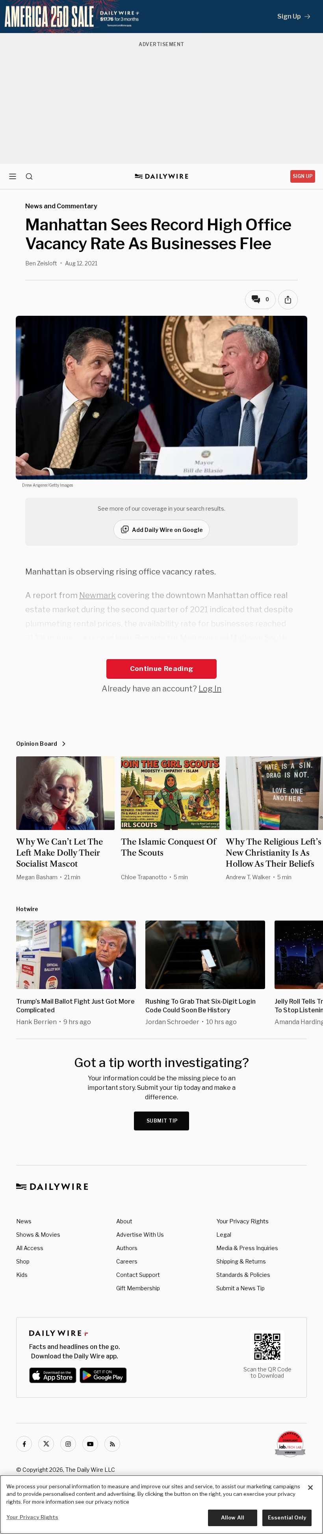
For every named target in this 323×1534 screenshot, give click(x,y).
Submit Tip (162, 1121)
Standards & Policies (243, 1274)
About (124, 1221)
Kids (22, 1274)
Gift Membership (138, 1288)
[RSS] (112, 1444)
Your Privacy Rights (242, 1221)
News (24, 1221)
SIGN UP (303, 176)
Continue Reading (161, 669)
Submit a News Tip (240, 1288)
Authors (126, 1248)
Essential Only (287, 1517)
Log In (210, 688)
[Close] (310, 1487)
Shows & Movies (38, 1234)
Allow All (232, 1517)
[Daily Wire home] (161, 176)
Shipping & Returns (241, 1261)
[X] (46, 1444)
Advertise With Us (140, 1234)
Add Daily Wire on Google (167, 529)
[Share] (288, 299)
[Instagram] (68, 1444)
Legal (223, 1234)
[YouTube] (90, 1444)
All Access (29, 1248)
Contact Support (138, 1274)
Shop (23, 1261)
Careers (126, 1261)
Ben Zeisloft (41, 263)
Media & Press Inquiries (247, 1248)
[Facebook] (24, 1444)
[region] (161, 1504)
